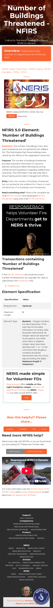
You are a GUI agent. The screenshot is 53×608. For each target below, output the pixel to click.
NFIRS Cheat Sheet (40, 489)
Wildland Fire (13, 286)
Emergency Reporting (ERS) (26, 524)
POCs (23, 72)
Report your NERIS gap (27, 603)
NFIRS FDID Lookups (37, 577)
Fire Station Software (17, 530)
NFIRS (13, 574)
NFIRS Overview (26, 580)
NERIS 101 (37, 551)
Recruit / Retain (40, 565)
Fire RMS (9, 565)
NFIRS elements (36, 199)
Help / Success (26, 518)
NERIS (11, 116)
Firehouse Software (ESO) (26, 527)
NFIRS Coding (36, 69)
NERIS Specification (21, 551)
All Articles (14, 563)
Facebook (23, 429)
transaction (23, 280)
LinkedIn (10, 429)
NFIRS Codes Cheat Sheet (14, 69)
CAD (14, 568)
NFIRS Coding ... (15, 451)
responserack (9, 5)
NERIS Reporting (37, 554)
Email (44, 429)
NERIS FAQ (20, 548)
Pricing (40, 538)
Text (34, 429)
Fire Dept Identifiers (17, 554)
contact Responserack (30, 492)
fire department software (24, 495)
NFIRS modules (14, 196)
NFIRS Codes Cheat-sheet (30, 574)
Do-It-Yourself (23, 565)
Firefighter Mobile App (26, 535)
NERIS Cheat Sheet (36, 548)
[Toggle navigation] (48, 5)
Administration (26, 568)
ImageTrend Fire (38, 530)
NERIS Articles (26, 557)
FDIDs (16, 72)
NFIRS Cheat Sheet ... (36, 451)
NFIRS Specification (16, 577)
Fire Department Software (22, 538)
